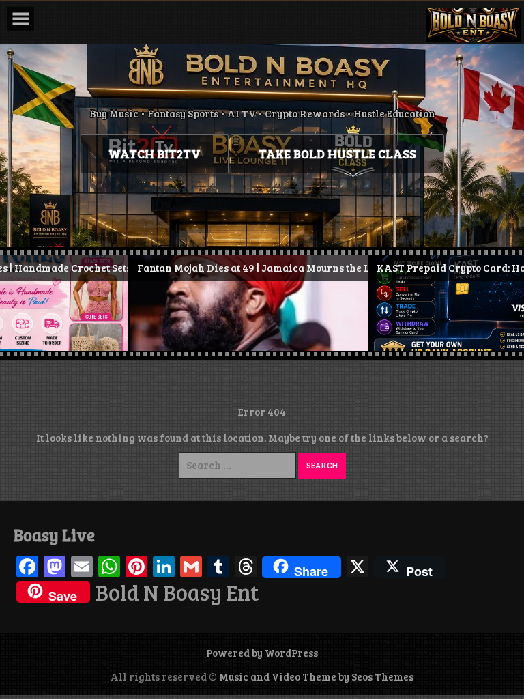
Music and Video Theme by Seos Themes (316, 676)
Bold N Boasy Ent (177, 592)
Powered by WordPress (262, 652)
